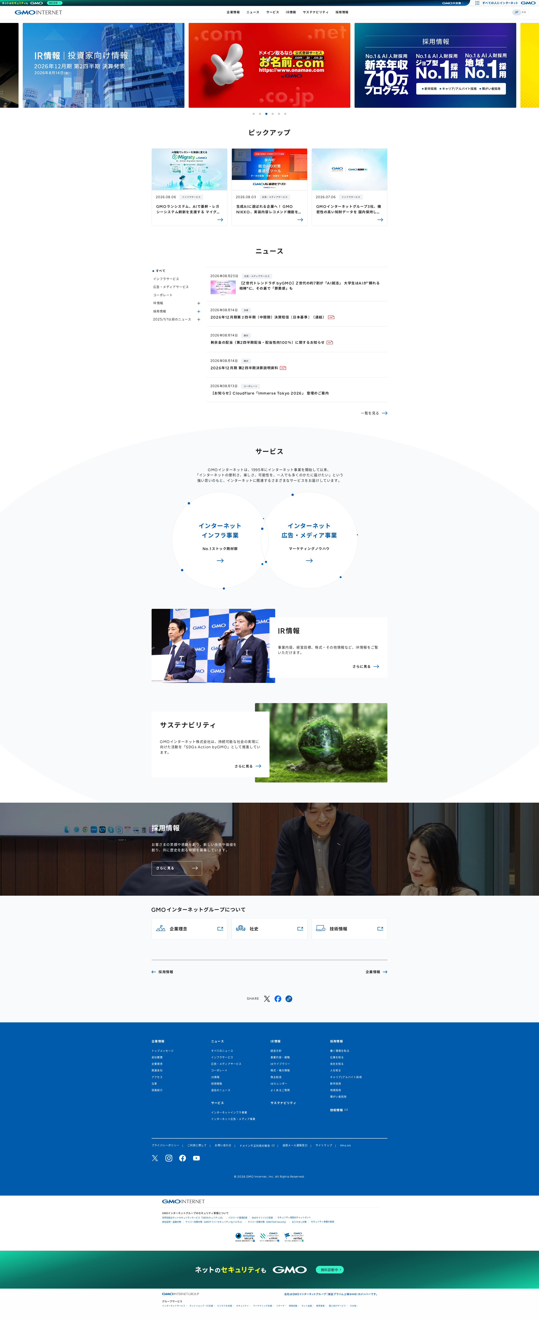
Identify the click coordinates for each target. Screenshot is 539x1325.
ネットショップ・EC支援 (201, 1305)
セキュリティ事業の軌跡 (322, 1221)
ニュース (253, 12)
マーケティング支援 (262, 1305)
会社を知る (337, 1064)
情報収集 (293, 1305)
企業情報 (233, 12)
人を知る (335, 1070)
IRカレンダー (279, 1083)
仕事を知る (337, 1057)
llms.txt (345, 1145)
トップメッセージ (163, 1051)
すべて (160, 271)
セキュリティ (242, 1305)
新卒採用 (335, 1083)
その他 (353, 1305)
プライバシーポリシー (165, 1145)
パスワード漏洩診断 (237, 1217)
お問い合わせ (223, 1145)
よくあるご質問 (280, 1090)
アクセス (157, 1077)
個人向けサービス (337, 1305)
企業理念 (157, 1064)
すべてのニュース (222, 1051)
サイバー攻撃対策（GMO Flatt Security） (267, 1221)
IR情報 (291, 12)
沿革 (154, 1083)
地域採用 (335, 1090)
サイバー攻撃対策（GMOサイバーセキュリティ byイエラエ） (214, 1221)
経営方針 (276, 1051)
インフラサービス (166, 279)
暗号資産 (320, 1305)
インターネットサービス (173, 1305)
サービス (272, 12)
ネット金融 (307, 1305)
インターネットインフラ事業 (229, 1112)
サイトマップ (324, 1145)
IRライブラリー (280, 1064)
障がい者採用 (338, 1096)
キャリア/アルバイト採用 (346, 1077)
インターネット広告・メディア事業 (233, 1119)
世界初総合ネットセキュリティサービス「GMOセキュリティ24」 (193, 1217)
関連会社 (157, 1070)
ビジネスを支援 (224, 1305)
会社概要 (157, 1057)
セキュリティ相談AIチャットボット (294, 1217)
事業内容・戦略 (280, 1057)
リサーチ (280, 1305)
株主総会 (276, 1077)
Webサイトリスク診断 (262, 1217)
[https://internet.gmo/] (289, 998)
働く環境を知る (340, 1051)
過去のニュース (221, 1090)
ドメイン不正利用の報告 (255, 1145)
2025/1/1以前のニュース (172, 319)
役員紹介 (157, 1090)
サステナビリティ (316, 12)
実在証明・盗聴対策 (171, 1221)
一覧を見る (370, 413)
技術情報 (336, 1110)
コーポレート (163, 295)
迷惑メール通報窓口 (295, 1145)
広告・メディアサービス (171, 287)
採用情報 (342, 12)
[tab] (254, 114)
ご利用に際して (197, 1145)
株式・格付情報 (280, 1070)
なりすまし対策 (299, 1221)
